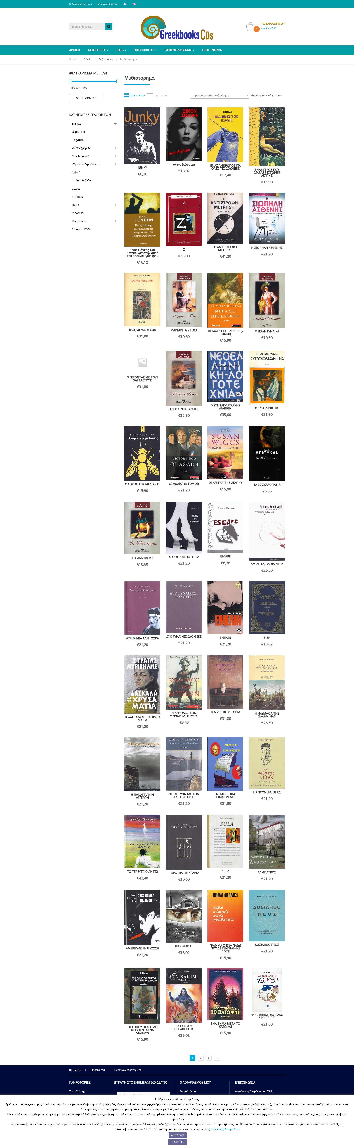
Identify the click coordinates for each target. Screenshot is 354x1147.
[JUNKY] (142, 135)
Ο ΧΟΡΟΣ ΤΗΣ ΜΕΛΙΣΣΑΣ (142, 484)
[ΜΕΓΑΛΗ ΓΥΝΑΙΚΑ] (267, 300)
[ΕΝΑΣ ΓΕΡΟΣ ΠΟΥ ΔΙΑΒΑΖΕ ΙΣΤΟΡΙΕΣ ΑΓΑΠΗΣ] (267, 136)
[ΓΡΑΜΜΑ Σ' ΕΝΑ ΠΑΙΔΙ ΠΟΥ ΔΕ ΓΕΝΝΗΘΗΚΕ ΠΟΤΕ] (225, 916)
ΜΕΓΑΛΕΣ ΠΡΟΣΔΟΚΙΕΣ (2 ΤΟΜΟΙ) (225, 332)
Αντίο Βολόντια (184, 164)
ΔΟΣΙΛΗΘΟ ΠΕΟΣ (267, 945)
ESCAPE (225, 556)
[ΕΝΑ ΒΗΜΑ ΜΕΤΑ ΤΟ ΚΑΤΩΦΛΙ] (225, 994)
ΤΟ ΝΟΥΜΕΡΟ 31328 (267, 792)
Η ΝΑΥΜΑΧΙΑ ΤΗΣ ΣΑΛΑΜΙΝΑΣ (267, 714)
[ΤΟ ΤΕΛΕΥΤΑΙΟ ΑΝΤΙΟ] (142, 841)
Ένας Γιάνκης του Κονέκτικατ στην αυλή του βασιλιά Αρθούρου (142, 253)
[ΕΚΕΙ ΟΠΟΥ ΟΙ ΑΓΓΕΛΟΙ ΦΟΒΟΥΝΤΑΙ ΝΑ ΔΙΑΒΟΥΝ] (142, 996)
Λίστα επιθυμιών (107, 3)
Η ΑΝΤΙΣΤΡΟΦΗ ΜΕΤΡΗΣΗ (225, 248)
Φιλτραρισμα (86, 98)
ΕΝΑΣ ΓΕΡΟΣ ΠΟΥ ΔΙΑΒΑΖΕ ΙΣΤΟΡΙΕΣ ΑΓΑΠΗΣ (267, 173)
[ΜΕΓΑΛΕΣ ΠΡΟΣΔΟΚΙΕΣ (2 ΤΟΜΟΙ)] (225, 300)
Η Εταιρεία (75, 1070)
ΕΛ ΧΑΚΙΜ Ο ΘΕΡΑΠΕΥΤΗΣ (184, 1027)
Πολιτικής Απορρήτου (225, 1129)
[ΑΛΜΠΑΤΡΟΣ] (267, 842)
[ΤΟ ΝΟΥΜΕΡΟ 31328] (267, 763)
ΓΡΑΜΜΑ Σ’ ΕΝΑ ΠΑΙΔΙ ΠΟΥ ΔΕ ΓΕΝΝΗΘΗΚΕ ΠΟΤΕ (225, 948)
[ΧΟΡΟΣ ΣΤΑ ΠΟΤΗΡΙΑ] (184, 528)
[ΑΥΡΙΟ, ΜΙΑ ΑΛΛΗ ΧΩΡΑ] (142, 608)
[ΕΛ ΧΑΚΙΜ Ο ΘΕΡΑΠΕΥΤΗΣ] (184, 995)
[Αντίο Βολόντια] (184, 134)
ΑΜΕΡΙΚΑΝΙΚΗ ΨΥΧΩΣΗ (142, 948)
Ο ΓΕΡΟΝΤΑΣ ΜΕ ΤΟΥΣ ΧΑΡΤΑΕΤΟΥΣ (142, 378)
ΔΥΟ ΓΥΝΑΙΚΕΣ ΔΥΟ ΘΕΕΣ (184, 636)
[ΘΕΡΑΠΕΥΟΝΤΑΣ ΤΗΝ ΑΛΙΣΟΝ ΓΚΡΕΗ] (184, 764)
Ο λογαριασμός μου (80, 3)
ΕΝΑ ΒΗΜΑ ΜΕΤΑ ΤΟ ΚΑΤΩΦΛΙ (225, 1024)
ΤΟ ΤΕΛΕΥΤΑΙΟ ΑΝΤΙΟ (142, 872)
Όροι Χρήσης (77, 1091)
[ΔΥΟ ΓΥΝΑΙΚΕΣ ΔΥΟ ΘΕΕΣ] (184, 607)
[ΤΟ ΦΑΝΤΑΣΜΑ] (142, 528)
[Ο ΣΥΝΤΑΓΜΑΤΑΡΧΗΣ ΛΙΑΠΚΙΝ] (225, 376)
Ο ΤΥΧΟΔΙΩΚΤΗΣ (267, 408)
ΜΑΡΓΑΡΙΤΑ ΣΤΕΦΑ (184, 330)
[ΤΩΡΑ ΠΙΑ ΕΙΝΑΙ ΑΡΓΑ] (184, 842)
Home (73, 59)
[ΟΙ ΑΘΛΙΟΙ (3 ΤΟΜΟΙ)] (184, 453)
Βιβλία (87, 59)
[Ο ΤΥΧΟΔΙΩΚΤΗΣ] (267, 378)
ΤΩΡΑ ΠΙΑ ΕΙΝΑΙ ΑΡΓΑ (184, 873)
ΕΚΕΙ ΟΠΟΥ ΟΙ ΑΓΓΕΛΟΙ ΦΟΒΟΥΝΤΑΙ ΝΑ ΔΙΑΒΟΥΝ (142, 1030)
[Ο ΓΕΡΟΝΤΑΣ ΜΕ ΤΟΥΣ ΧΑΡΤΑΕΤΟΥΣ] (142, 362)
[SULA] (225, 841)
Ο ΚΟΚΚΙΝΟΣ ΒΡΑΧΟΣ (184, 409)
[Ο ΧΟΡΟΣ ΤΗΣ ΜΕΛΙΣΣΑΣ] (142, 453)
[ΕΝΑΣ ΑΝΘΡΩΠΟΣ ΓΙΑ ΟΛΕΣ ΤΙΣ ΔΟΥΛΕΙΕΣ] (225, 134)
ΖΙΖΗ (266, 638)
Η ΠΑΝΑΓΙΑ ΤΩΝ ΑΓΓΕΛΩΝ (142, 796)
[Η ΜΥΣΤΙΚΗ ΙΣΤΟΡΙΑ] (225, 682)
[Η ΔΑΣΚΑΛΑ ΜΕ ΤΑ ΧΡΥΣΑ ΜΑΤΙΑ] (142, 684)
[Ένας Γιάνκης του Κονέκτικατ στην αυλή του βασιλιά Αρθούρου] (142, 219)
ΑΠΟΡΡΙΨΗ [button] (177, 1141)
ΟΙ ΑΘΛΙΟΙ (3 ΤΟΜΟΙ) (184, 484)
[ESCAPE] (225, 527)
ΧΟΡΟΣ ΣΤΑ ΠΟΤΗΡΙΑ (184, 557)
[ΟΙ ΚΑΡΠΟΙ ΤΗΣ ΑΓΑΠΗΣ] (225, 452)
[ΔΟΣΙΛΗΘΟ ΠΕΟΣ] (267, 915)
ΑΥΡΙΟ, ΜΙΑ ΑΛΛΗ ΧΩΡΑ (142, 638)
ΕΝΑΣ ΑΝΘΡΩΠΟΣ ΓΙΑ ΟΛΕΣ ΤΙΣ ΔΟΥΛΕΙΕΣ (225, 167)
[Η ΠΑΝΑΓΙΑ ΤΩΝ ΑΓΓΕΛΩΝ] (142, 764)
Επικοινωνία (98, 1070)
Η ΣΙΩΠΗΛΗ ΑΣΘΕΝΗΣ (267, 248)
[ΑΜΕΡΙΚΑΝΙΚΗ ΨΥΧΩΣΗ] (142, 917)
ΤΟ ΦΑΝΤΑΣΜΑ (142, 558)
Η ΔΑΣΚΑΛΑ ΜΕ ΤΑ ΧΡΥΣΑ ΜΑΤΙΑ (142, 718)
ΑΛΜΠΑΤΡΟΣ (267, 872)
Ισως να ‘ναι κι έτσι (142, 330)
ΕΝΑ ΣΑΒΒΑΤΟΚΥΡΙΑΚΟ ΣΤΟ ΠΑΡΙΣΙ (267, 1016)
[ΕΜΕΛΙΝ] (225, 607)
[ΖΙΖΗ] (267, 607)
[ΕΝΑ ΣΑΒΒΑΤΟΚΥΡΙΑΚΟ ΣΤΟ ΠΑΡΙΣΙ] (267, 990)
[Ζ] (184, 219)
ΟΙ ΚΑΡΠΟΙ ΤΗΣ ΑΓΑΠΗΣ (225, 483)
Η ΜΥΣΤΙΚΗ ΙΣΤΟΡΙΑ (225, 712)
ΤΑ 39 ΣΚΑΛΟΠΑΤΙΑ (267, 485)
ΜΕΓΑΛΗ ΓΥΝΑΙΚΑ (267, 331)
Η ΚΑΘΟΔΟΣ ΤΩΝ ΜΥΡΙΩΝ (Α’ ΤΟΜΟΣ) (184, 714)
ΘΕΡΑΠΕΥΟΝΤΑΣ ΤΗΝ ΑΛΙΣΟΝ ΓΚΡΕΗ (184, 795)
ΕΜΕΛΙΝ (225, 638)
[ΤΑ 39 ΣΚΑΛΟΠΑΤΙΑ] (267, 453)
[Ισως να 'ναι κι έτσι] (142, 299)
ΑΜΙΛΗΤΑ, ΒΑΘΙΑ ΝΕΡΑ (267, 564)
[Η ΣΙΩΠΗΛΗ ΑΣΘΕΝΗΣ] (267, 218)
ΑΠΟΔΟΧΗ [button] (177, 1135)
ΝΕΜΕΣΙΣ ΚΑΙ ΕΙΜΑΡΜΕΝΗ (225, 795)
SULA (225, 871)
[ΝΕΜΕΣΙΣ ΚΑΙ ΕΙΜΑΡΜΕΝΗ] (225, 764)
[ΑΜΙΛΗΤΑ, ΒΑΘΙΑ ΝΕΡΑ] (267, 531)
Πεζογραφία (105, 59)
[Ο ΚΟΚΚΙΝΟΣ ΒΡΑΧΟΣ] (184, 378)
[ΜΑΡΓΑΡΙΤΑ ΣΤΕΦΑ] (184, 300)
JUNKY (142, 168)
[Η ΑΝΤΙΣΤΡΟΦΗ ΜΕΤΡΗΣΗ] (225, 218)
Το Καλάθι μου (188, 1091)
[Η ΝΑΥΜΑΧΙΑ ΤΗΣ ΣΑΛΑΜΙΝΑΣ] (267, 682)
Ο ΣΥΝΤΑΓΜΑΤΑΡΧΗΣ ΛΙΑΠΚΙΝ (225, 406)
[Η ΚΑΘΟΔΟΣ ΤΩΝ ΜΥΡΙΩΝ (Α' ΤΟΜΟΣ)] (184, 682)
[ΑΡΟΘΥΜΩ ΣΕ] (184, 916)
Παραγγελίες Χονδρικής (127, 1070)
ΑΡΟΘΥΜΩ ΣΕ (183, 946)
